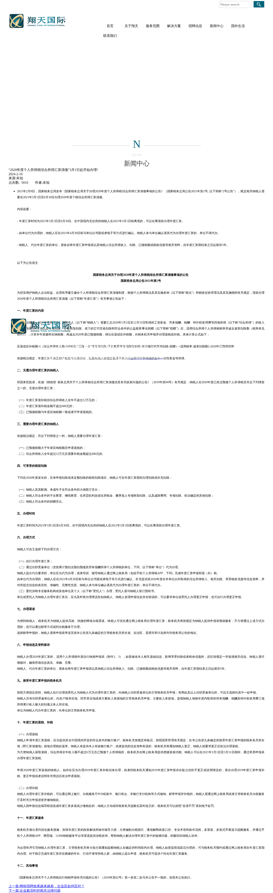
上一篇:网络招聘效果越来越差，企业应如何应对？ (46, 886)
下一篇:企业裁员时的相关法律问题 (35, 890)
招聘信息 (195, 26)
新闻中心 (217, 26)
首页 (110, 26)
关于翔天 (131, 26)
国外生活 (238, 26)
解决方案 (174, 26)
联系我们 (110, 36)
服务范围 (153, 26)
